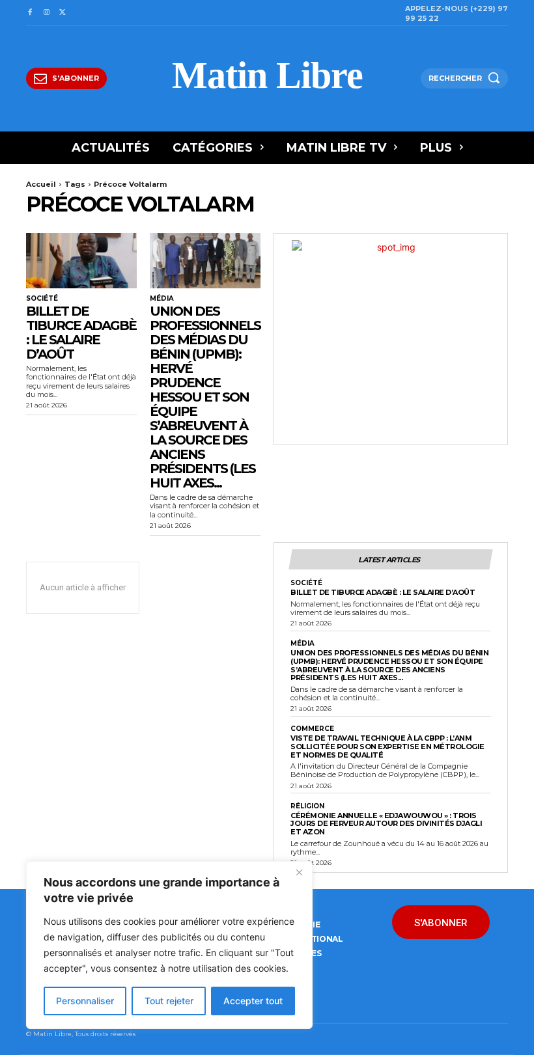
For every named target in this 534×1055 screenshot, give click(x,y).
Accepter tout (253, 1000)
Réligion (307, 806)
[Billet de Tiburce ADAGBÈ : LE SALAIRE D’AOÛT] (81, 260)
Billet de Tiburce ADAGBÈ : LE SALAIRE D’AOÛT (81, 332)
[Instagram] (46, 13)
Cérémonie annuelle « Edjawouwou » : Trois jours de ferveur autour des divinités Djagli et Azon (386, 823)
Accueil (41, 184)
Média (162, 299)
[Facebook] (30, 13)
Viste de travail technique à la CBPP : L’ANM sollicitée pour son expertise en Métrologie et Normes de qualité (387, 746)
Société (42, 299)
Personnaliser (85, 1000)
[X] (63, 13)
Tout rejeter (169, 1000)
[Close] (299, 872)
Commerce (312, 729)
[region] (169, 945)
